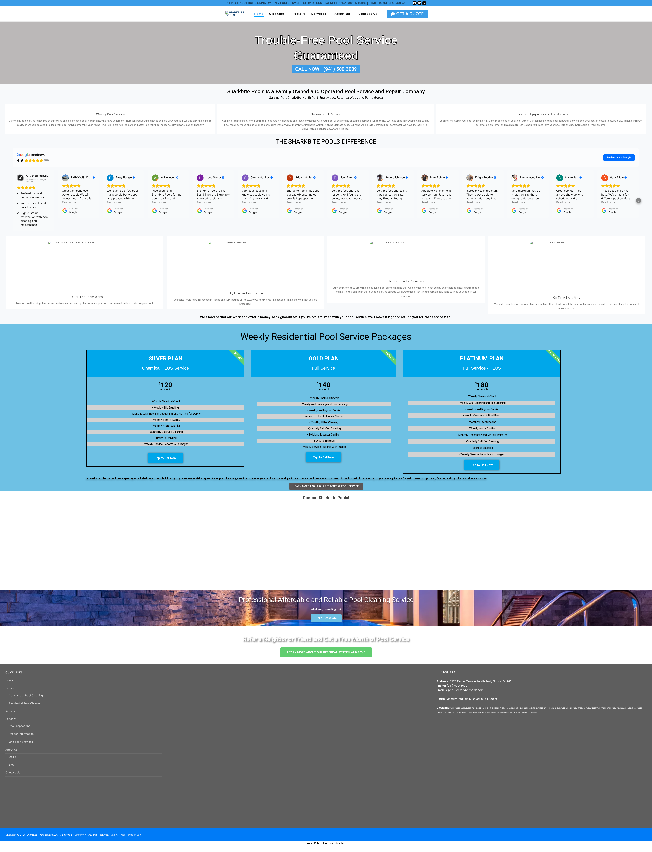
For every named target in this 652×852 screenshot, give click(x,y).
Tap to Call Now (165, 458)
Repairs (10, 711)
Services (10, 719)
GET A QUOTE (409, 13)
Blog (12, 764)
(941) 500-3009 (357, 3)
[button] (12, 200)
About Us (11, 749)
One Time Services (21, 741)
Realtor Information (21, 733)
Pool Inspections (19, 726)
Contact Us (12, 772)
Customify (80, 834)
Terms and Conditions (334, 843)
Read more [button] (69, 202)
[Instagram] (424, 3)
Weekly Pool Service (110, 114)
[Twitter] (419, 3)
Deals (12, 756)
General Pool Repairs (326, 114)
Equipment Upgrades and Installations (541, 114)
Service (10, 688)
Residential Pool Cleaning (25, 703)
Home (9, 680)
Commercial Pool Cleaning (26, 695)
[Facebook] (415, 3)
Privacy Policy (313, 843)
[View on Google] (65, 177)
